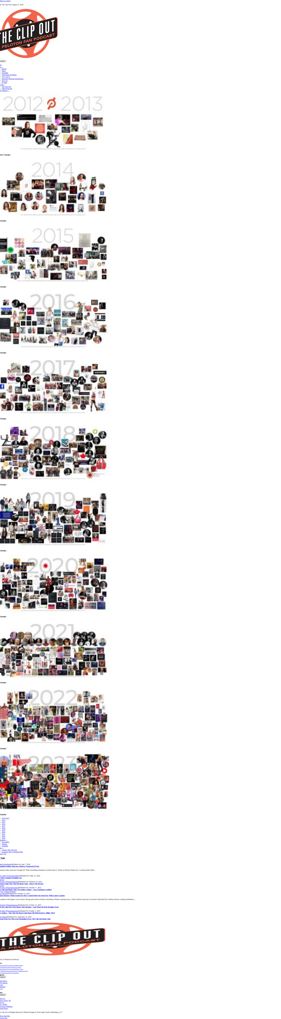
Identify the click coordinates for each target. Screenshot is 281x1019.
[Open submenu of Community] (6, 840)
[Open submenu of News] (2, 67)
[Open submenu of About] (3, 848)
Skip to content (5, 1)
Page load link (5, 1016)
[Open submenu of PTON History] (8, 91)
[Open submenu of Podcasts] (4, 85)
